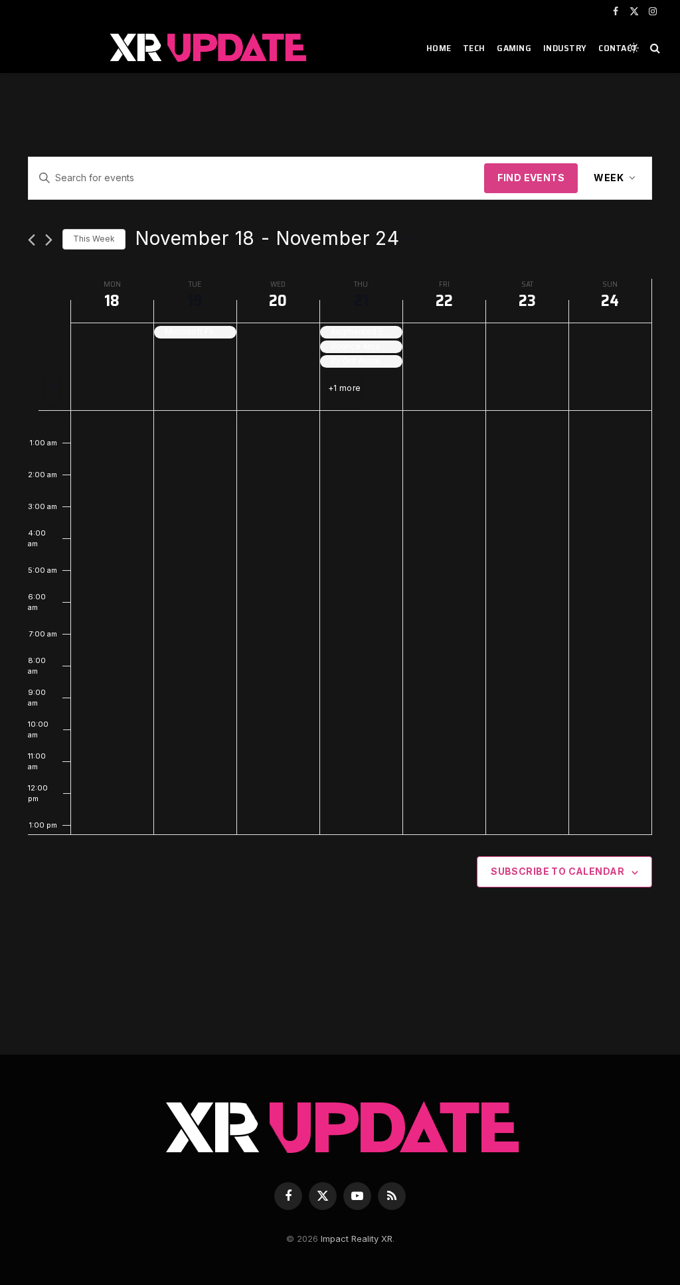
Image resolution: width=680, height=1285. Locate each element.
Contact (618, 47)
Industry (564, 47)
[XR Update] (208, 48)
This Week (94, 239)
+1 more (344, 388)
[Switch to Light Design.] (633, 47)
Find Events (530, 177)
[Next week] (48, 240)
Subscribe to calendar (557, 871)
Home (438, 47)
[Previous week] (31, 240)
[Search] (653, 48)
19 (195, 300)
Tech (474, 47)
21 (361, 300)
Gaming (514, 47)
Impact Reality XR (356, 1238)
